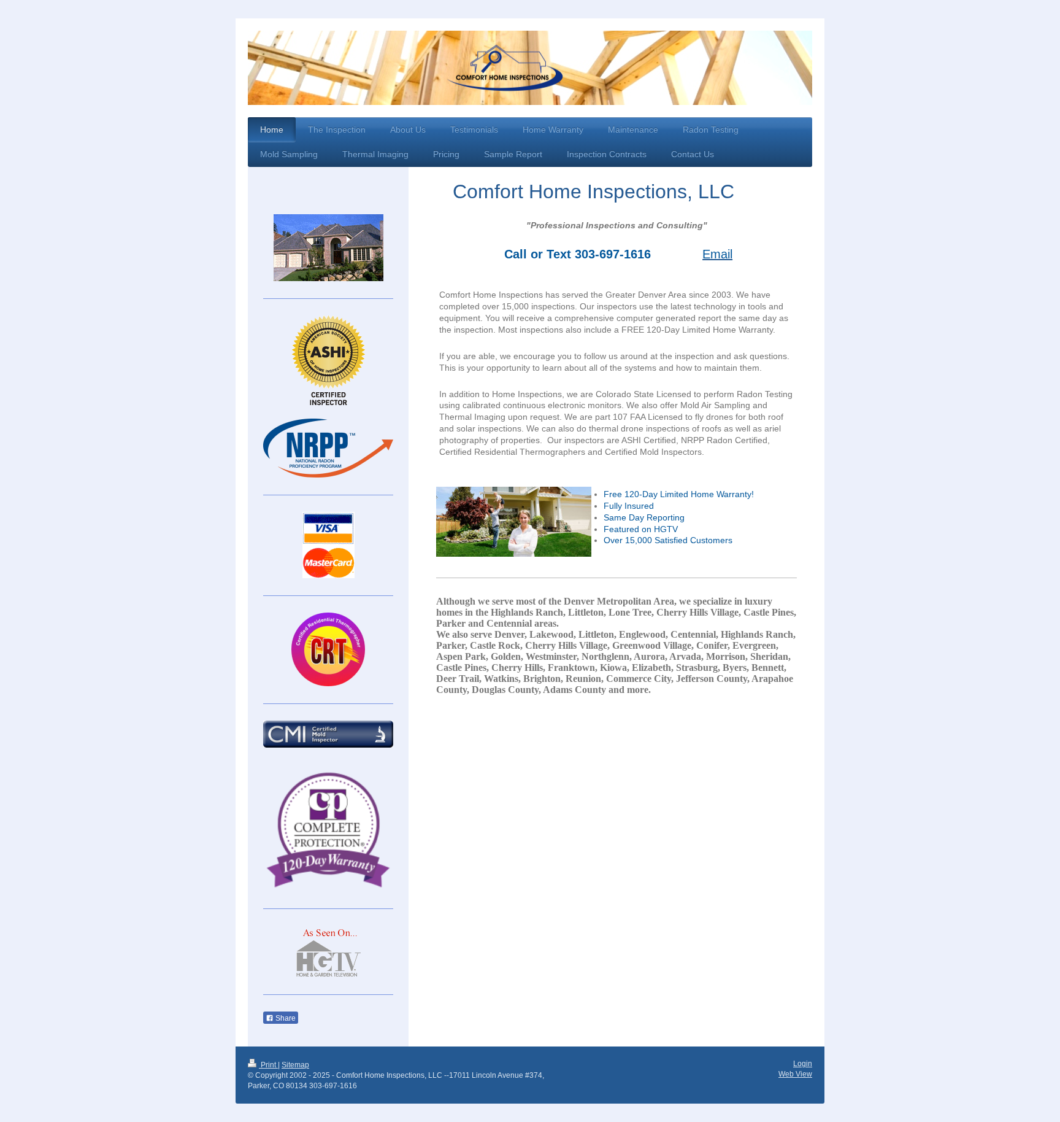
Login (802, 1063)
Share (285, 1018)
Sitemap (295, 1065)
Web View (795, 1074)
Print (268, 1065)
